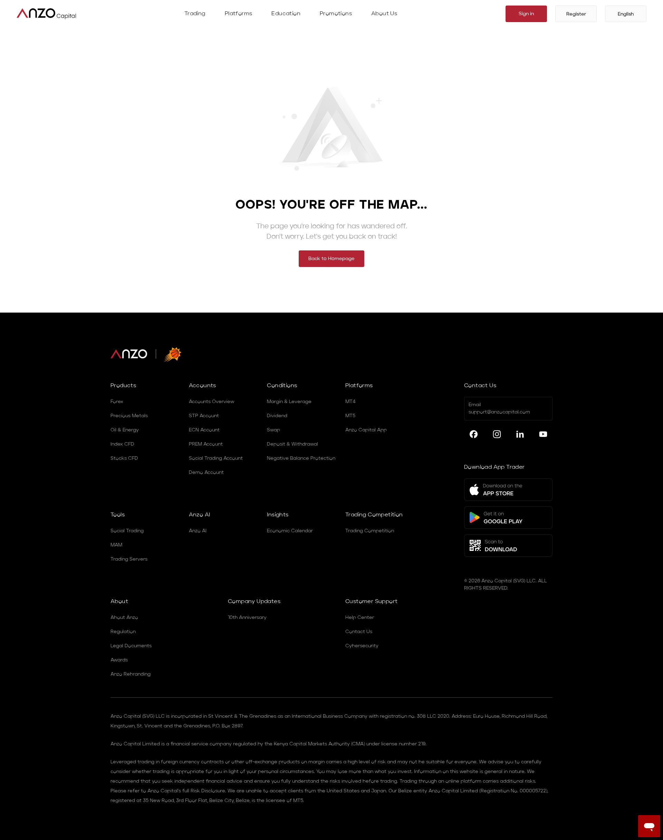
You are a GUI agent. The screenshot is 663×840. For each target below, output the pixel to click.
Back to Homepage (331, 258)
